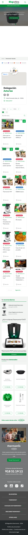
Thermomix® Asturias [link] (10, 58)
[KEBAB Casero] (20, 181)
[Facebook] (6, 486)
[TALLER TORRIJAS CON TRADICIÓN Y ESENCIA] (20, 265)
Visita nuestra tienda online (13, 5)
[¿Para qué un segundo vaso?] (8, 124)
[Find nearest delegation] (3, 2)
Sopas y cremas (19, 243)
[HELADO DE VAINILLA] (20, 124)
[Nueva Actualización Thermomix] (8, 209)
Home (3, 58)
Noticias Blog (6, 131)
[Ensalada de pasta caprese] (8, 152)
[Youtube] (11, 486)
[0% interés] (20, 209)
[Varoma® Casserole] (20, 371)
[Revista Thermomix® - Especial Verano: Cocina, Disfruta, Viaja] (20, 152)
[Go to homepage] (14, 2)
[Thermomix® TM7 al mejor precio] (8, 237)
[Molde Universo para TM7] (7, 397)
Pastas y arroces (7, 159)
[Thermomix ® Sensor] (20, 397)
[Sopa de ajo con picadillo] (20, 237)
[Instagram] (16, 486)
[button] (25, 2)
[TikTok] (22, 486)
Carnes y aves (19, 187)
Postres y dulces (20, 131)
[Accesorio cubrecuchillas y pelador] (7, 371)
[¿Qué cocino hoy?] (8, 265)
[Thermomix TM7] (8, 181)
